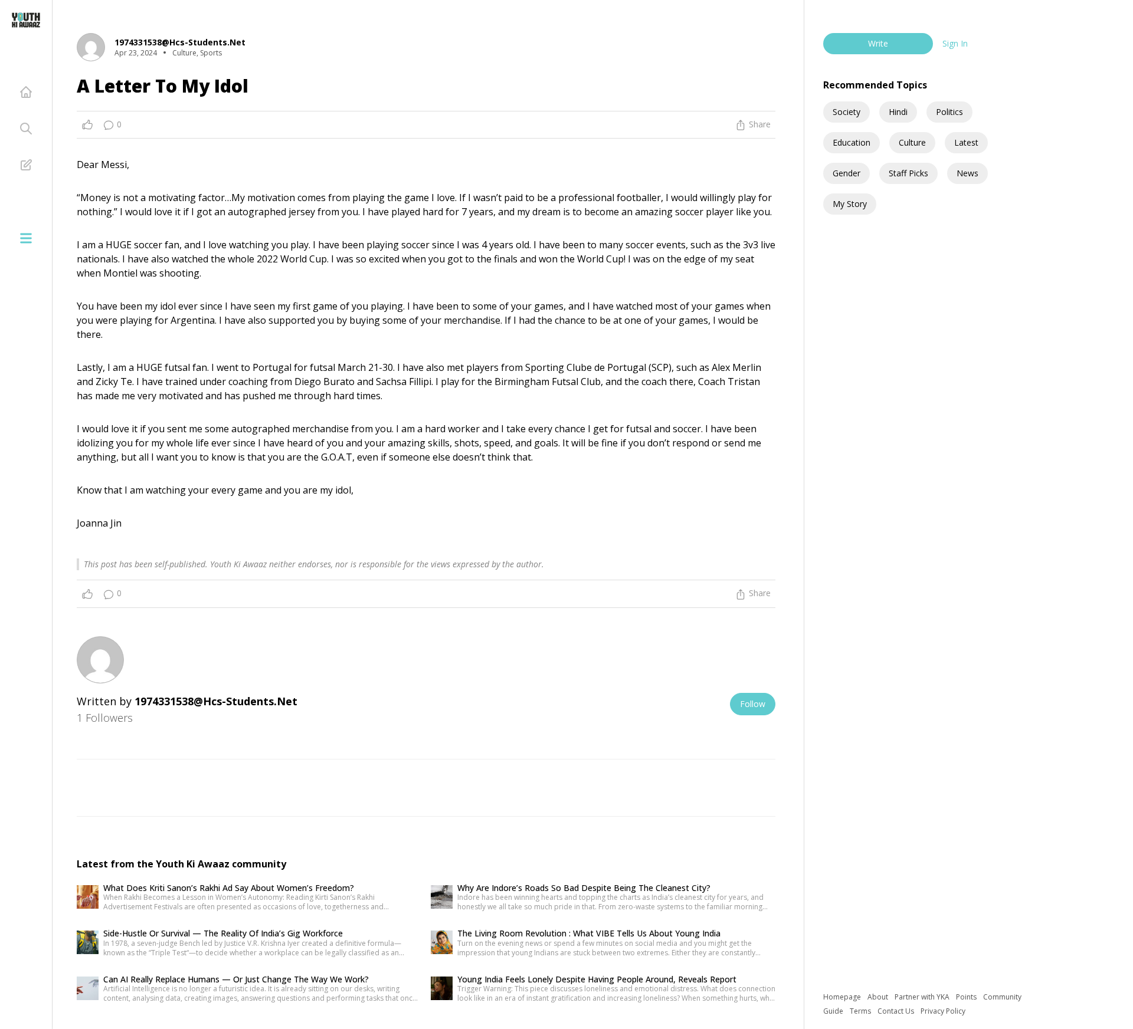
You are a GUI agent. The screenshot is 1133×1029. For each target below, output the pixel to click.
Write (878, 43)
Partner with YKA (923, 997)
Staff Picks (908, 173)
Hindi (898, 111)
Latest (966, 142)
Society (846, 111)
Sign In (955, 43)
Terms (861, 1011)
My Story (850, 203)
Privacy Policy (943, 1011)
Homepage (843, 997)
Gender (846, 173)
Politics (949, 111)
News (967, 173)
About (878, 997)
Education (851, 142)
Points (967, 997)
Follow (752, 703)
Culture (912, 142)
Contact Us (896, 1011)
